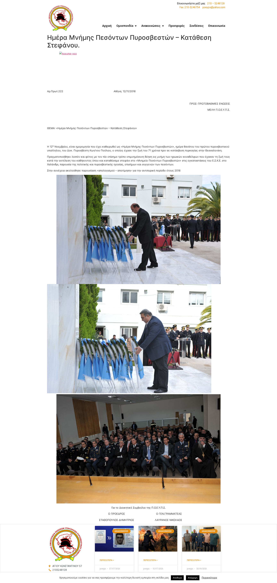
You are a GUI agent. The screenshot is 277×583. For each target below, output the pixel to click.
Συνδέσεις (196, 25)
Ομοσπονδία (124, 25)
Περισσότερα (209, 577)
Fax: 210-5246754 (189, 7)
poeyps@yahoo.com (213, 7)
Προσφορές (177, 25)
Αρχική (107, 25)
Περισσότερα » (107, 560)
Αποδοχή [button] (177, 577)
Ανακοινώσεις (150, 25)
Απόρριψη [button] (192, 577)
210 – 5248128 (216, 3)
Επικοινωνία (216, 25)
